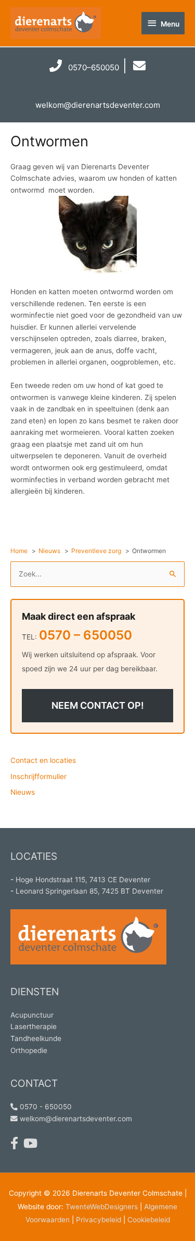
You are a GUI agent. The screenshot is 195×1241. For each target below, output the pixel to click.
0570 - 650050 (45, 1106)
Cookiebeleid (148, 1219)
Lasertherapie (33, 1026)
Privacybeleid (98, 1219)
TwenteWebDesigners (102, 1206)
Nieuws (22, 792)
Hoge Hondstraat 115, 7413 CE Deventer (83, 879)
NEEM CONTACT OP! (97, 705)
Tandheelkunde (35, 1038)
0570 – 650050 (85, 635)
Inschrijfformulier (38, 776)
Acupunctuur (32, 1015)
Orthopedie (28, 1050)
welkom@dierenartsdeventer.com (75, 1118)
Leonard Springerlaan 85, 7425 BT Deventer (89, 891)
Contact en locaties (43, 760)
